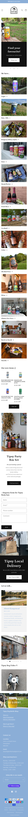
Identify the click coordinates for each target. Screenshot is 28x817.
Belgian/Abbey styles (9, 139)
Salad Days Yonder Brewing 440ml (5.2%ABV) (19, 398)
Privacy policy (20, 809)
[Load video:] (14, 680)
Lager (3, 96)
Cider (3, 250)
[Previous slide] (10, 68)
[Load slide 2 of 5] (12, 661)
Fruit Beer (5, 206)
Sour (3, 162)
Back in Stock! (6, 340)
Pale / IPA (4, 118)
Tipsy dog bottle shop (13, 807)
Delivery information (9, 719)
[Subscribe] (23, 780)
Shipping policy (19, 812)
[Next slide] (17, 68)
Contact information (14, 815)
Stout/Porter (6, 184)
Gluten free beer (7, 318)
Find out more (14, 483)
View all (14, 406)
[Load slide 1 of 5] (10, 661)
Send (6, 527)
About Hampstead (12, 609)
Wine (3, 295)
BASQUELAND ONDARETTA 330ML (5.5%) (19, 382)
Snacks (4, 360)
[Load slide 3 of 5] (14, 661)
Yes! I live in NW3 (14, 577)
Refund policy (12, 809)
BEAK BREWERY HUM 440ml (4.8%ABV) (7, 381)
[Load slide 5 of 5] (18, 661)
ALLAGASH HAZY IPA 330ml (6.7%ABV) (7, 397)
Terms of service (10, 812)
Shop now (14, 60)
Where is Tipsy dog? (8, 726)
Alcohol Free (6, 271)
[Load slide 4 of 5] (16, 661)
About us (5, 715)
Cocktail (4, 228)
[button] (2, 10)
